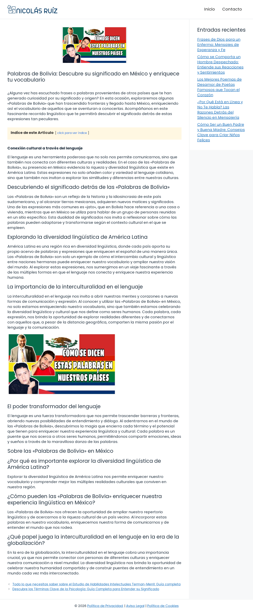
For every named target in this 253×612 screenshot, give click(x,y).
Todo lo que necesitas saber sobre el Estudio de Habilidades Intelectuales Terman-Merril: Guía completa (96, 584)
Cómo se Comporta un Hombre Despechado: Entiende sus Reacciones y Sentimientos (220, 64)
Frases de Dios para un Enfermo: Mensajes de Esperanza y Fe (218, 44)
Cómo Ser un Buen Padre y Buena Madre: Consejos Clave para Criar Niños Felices (221, 132)
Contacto (232, 9)
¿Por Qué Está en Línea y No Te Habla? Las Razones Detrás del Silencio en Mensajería (220, 109)
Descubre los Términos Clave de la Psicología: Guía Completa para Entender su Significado (85, 589)
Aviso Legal (135, 605)
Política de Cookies (163, 605)
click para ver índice (72, 133)
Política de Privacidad (105, 605)
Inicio (209, 9)
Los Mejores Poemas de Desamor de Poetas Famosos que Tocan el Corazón (219, 87)
